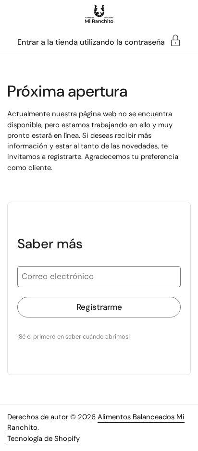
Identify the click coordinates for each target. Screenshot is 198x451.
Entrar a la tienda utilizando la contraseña (91, 41)
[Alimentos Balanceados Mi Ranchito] (99, 14)
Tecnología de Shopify (43, 438)
